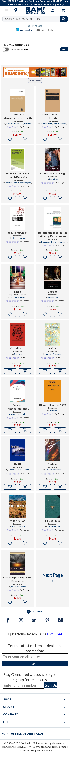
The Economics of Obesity (52, 116)
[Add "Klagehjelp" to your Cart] (25, 602)
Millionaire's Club (44, 30)
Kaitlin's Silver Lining (52, 173)
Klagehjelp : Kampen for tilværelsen (17, 579)
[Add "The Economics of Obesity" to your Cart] (60, 139)
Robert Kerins (19, 238)
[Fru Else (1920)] (52, 507)
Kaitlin (52, 348)
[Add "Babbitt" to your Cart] (60, 314)
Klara (17, 291)
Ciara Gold (53, 179)
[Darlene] (53, 450)
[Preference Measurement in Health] (17, 100)
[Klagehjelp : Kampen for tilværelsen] (17, 563)
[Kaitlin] (53, 334)
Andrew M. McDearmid (18, 469)
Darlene (52, 464)
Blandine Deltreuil (19, 297)
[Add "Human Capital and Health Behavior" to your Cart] (25, 198)
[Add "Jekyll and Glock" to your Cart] (25, 257)
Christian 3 (53, 410)
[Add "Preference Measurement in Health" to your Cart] (25, 139)
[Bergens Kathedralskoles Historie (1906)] (17, 391)
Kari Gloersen (54, 526)
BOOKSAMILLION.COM (16, 746)
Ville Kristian (17, 520)
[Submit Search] (64, 19)
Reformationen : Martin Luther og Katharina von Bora (52, 234)
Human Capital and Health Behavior (17, 175)
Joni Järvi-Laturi (19, 526)
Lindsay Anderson (54, 354)
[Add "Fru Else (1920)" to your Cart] (60, 543)
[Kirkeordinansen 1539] (52, 391)
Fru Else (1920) (52, 520)
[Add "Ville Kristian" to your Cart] (25, 543)
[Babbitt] (52, 277)
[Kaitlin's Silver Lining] (52, 159)
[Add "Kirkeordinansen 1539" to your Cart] (60, 430)
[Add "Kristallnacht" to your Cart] (25, 371)
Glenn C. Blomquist (14, 123)
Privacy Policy (44, 750)
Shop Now (35, 80)
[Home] (35, 10)
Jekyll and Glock (17, 232)
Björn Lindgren (24, 182)
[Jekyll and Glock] (17, 218)
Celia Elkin (18, 354)
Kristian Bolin (46, 123)
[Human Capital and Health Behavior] (17, 159)
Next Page (52, 577)
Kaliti (17, 464)
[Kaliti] (17, 450)
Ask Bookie (26, 29)
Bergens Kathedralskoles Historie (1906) (17, 407)
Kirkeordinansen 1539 (52, 404)
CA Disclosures (26, 750)
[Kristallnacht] (17, 334)
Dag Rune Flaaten (18, 586)
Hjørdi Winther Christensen (53, 242)
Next (39, 611)
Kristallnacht (17, 348)
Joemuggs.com (41, 746)
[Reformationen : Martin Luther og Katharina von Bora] (52, 218)
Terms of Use (59, 746)
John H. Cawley (59, 123)
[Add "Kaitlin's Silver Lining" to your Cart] (60, 198)
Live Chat (54, 634)
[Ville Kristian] (17, 507)
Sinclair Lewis (54, 297)
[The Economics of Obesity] (52, 100)
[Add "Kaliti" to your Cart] (25, 487)
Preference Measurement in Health (17, 116)
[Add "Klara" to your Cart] (25, 314)
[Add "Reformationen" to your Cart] (60, 257)
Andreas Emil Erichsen (19, 414)
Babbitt (52, 291)
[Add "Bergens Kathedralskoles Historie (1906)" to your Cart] (25, 430)
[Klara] (17, 277)
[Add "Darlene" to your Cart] (60, 487)
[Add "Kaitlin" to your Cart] (60, 371)
